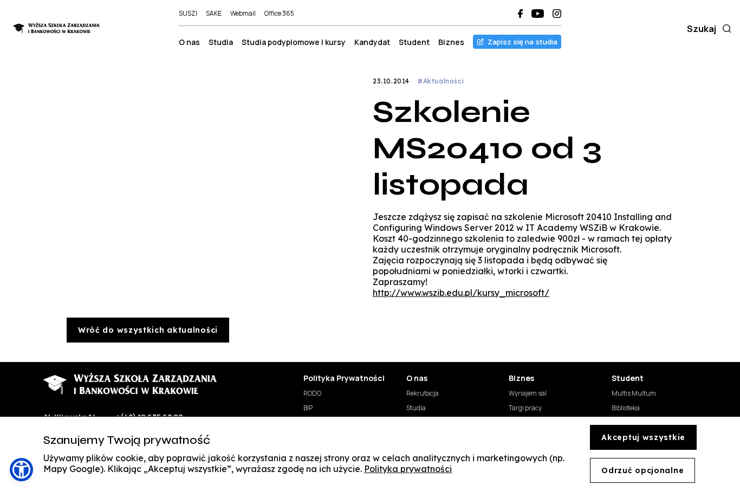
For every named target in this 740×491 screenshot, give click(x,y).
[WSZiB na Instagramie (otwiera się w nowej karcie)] (557, 13)
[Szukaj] (724, 28)
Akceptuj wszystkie (643, 437)
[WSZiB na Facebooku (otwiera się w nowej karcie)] (520, 13)
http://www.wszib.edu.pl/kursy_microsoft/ (461, 292)
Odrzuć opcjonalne (642, 470)
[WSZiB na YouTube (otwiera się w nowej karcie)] (537, 13)
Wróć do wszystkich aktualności (148, 330)
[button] (21, 470)
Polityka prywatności (408, 468)
